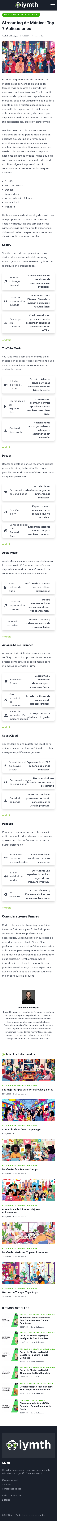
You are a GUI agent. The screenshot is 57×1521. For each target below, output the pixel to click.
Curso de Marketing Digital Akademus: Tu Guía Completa (35, 1371)
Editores (6, 1499)
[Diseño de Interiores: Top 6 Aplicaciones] (28, 1233)
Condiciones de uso (11, 1488)
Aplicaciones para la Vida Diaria (21, 15)
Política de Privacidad (12, 1495)
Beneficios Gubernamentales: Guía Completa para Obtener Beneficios (35, 1320)
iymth (11, 1515)
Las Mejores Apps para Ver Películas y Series (27, 1089)
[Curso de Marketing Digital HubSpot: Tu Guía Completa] (11, 1338)
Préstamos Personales (32, 1400)
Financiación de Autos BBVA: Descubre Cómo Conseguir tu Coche (35, 1406)
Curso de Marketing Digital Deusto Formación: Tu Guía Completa (34, 1355)
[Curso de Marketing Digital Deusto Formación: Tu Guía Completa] (11, 1355)
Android (6, 339)
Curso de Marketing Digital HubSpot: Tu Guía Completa (34, 1337)
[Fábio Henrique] (28, 1003)
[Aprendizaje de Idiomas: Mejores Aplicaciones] (28, 1190)
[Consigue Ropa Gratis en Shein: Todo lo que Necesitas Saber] (11, 1389)
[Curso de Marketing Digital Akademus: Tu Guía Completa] (11, 1372)
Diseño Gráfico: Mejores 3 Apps (20, 1169)
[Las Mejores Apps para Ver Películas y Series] (28, 1070)
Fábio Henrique (11, 36)
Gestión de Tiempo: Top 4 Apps (20, 1292)
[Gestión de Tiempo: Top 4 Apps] (28, 1273)
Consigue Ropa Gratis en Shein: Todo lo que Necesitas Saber (36, 1388)
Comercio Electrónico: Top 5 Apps (21, 1129)
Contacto (6, 1484)
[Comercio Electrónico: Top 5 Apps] (28, 1110)
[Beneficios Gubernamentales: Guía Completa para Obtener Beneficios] (11, 1320)
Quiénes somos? (10, 1479)
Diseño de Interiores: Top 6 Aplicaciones (25, 1252)
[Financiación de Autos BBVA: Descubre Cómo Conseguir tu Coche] (11, 1406)
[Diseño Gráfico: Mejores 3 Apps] (28, 1150)
